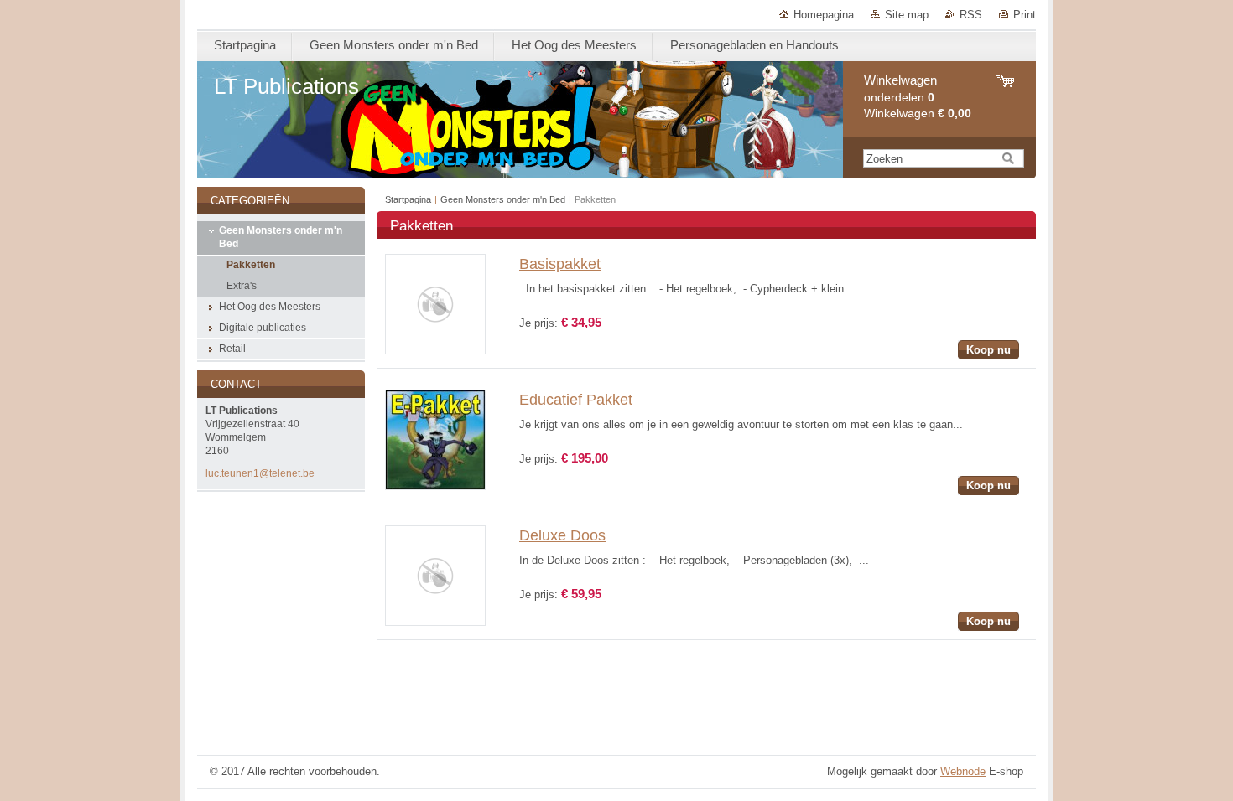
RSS (971, 14)
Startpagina (408, 199)
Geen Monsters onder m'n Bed (502, 199)
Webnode (963, 771)
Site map (907, 14)
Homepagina (823, 14)
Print (1024, 14)
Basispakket (560, 264)
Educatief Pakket (575, 399)
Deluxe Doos (562, 535)
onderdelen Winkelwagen (917, 97)
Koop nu (988, 350)
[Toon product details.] (435, 350)
